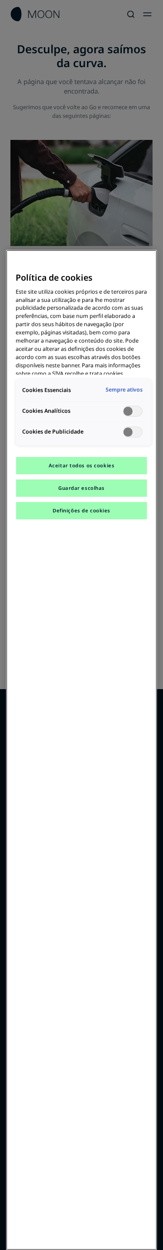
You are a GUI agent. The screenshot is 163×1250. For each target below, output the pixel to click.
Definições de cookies (81, 510)
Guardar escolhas (81, 488)
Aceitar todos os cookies (82, 465)
